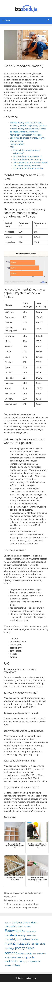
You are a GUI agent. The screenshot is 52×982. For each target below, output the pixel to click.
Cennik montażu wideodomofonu (22, 904)
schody (28, 953)
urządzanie (28, 957)
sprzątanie (37, 954)
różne (21, 953)
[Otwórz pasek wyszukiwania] (48, 20)
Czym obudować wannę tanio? (28, 168)
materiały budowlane (17, 939)
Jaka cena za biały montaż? (26, 165)
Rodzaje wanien (17, 144)
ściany (16, 965)
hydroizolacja (31, 931)
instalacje (11, 900)
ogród (35, 943)
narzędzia (23, 943)
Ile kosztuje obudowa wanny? (27, 156)
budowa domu (21, 922)
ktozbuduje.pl (30, 978)
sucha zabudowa (13, 957)
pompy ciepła (24, 948)
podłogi (9, 948)
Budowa (8, 923)
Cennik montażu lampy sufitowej (22, 907)
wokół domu (13, 961)
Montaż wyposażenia (16, 893)
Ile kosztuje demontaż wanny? (27, 159)
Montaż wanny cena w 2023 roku (26, 122)
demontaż (11, 926)
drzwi (20, 926)
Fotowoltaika (15, 931)
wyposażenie (35, 962)
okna (42, 943)
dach (34, 922)
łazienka (21, 900)
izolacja (22, 935)
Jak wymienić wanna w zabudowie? (30, 162)
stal (44, 953)
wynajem (25, 962)
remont (29, 900)
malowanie (31, 936)
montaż (10, 943)
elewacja (27, 927)
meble (35, 939)
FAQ (12, 147)
